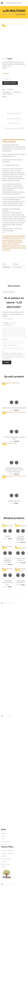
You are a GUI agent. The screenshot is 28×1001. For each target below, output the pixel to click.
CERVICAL (7, 536)
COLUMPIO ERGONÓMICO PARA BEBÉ (20, 538)
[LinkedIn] (17, 97)
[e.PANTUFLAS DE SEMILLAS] (20, 551)
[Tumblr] (20, 97)
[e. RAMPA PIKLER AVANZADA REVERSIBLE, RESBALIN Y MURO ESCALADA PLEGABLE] (14, 454)
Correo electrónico (10, 345)
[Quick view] (11, 402)
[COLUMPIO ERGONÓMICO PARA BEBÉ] (20, 529)
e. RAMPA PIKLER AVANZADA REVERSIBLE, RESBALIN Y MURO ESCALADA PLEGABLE (14, 470)
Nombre (5, 339)
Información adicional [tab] (14, 121)
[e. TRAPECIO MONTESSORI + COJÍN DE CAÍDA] (14, 423)
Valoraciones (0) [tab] (14, 128)
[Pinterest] (23, 97)
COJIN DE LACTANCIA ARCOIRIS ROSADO (14, 408)
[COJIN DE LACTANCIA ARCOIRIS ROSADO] (14, 394)
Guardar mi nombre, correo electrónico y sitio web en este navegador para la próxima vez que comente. (13, 356)
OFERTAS (10, 94)
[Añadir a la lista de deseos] (23, 384)
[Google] (14, 97)
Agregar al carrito (10, 83)
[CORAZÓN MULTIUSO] (14, 487)
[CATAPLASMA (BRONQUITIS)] (20, 573)
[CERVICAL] (7, 529)
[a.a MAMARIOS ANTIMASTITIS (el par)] (7, 573)
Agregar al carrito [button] (16, 402)
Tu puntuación (8, 319)
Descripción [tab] (14, 113)
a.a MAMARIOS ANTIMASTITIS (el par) (7, 582)
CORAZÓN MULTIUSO (14, 501)
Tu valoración (8, 325)
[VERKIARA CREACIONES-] (14, 3)
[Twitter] (11, 97)
